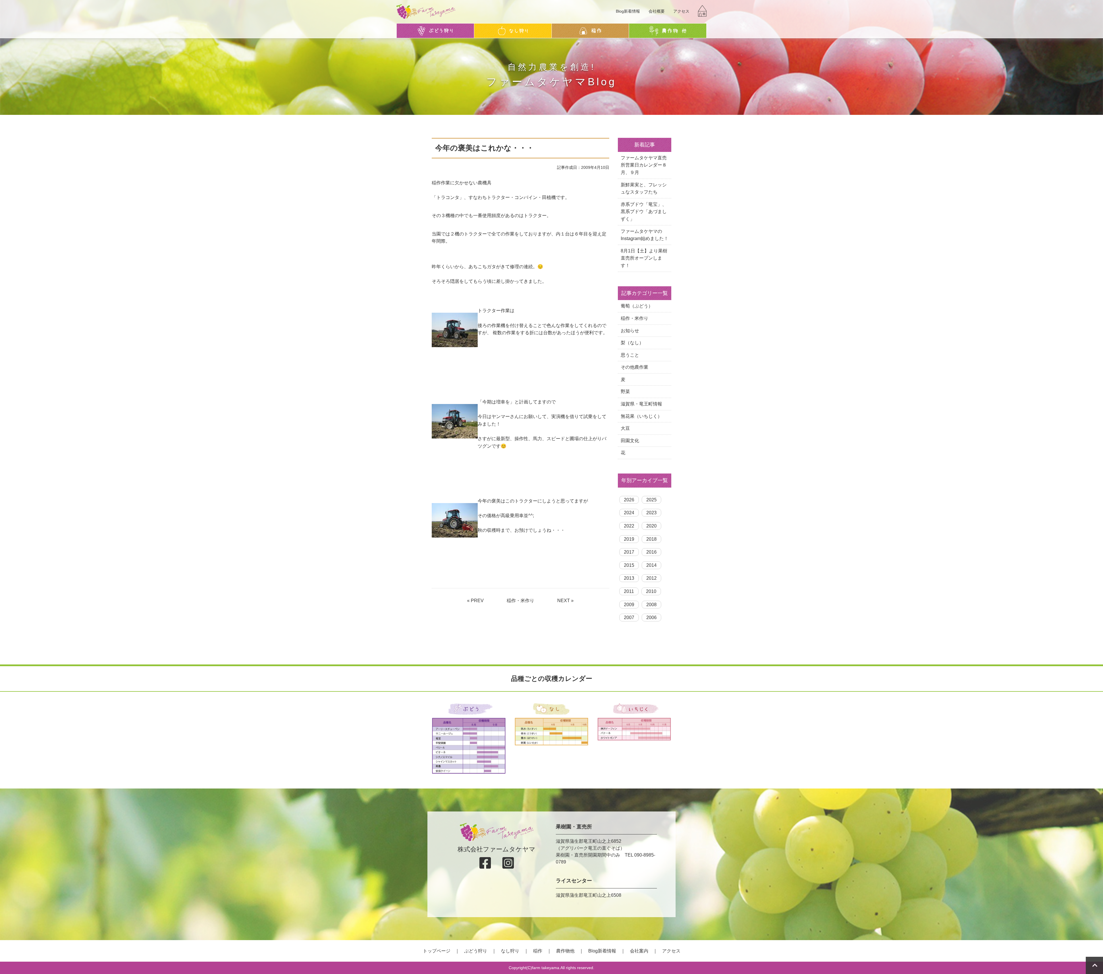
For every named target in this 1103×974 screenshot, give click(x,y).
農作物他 (565, 950)
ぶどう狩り (475, 950)
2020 (651, 525)
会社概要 (657, 11)
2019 (629, 539)
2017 (629, 552)
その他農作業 (634, 367)
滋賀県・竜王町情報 (641, 403)
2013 (629, 578)
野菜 (625, 391)
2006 (651, 617)
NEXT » (565, 600)
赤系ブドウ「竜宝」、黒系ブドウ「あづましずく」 (644, 211)
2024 (629, 512)
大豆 (625, 428)
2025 (651, 499)
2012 (651, 578)
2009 (629, 604)
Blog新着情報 (628, 11)
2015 (629, 565)
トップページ (436, 950)
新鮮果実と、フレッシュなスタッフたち (644, 188)
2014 (651, 565)
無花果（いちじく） (641, 416)
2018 (651, 539)
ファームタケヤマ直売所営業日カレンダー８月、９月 (644, 165)
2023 (651, 512)
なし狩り (510, 950)
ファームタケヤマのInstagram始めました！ (644, 235)
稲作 (537, 950)
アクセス (681, 11)
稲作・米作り (520, 600)
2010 (651, 591)
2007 (629, 617)
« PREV (475, 600)
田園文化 (630, 440)
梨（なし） (632, 342)
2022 (629, 525)
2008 (651, 604)
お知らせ (630, 330)
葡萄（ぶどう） (637, 306)
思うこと (630, 355)
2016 (651, 552)
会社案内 (639, 950)
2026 (629, 499)
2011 (629, 591)
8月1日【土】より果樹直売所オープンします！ (644, 258)
